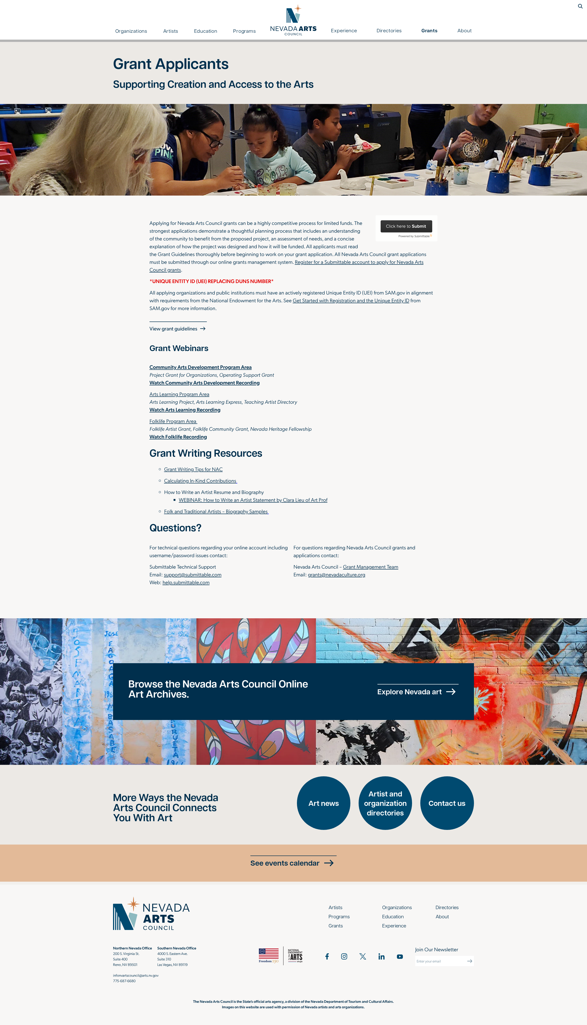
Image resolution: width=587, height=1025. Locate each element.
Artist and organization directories (385, 803)
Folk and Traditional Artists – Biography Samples (216, 511)
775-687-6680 (124, 980)
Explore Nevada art (409, 691)
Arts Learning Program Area (179, 393)
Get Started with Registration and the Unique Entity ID (351, 300)
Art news (323, 803)
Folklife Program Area (173, 420)
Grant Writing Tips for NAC (193, 469)
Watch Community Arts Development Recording (205, 382)
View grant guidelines (173, 328)
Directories (389, 30)
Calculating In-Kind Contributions (200, 480)
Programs (244, 30)
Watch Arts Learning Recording (185, 409)
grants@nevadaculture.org (336, 574)
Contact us (447, 803)
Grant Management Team (370, 566)
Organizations (131, 30)
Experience (344, 30)
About (464, 30)
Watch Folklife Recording (178, 436)
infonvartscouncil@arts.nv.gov (135, 975)
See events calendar (285, 863)
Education (205, 30)
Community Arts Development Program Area (201, 366)
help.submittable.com (186, 582)
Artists (170, 30)
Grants (429, 30)
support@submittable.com (193, 574)
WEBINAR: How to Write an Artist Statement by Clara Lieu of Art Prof (253, 499)
